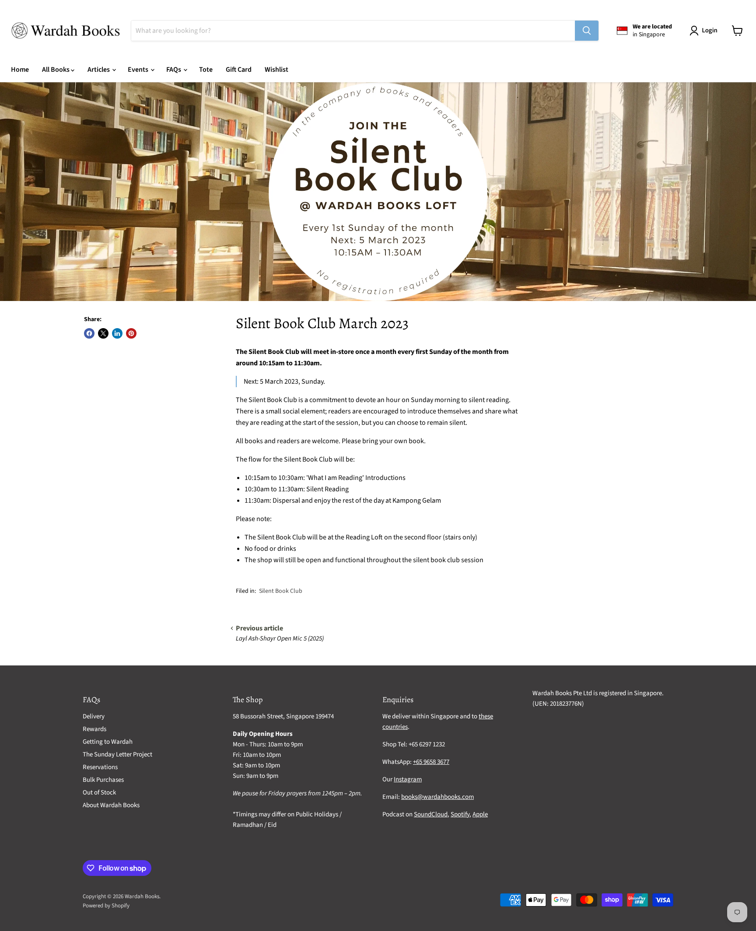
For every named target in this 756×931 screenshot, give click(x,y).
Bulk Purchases (103, 779)
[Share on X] (103, 333)
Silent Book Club (280, 591)
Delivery (94, 716)
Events (139, 69)
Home (20, 69)
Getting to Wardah (108, 741)
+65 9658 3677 (431, 761)
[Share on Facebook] (89, 333)
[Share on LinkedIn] (117, 333)
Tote (206, 69)
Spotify (460, 814)
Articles (99, 69)
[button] (705, 30)
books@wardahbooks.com (437, 797)
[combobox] (353, 31)
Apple (480, 814)
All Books (56, 69)
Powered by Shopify (106, 906)
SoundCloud (431, 814)
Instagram (408, 779)
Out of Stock (99, 792)
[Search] (586, 31)
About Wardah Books (111, 805)
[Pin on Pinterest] (131, 333)
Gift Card (239, 69)
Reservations (100, 767)
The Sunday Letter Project (117, 754)
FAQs (174, 69)
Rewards (94, 729)
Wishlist (276, 69)
